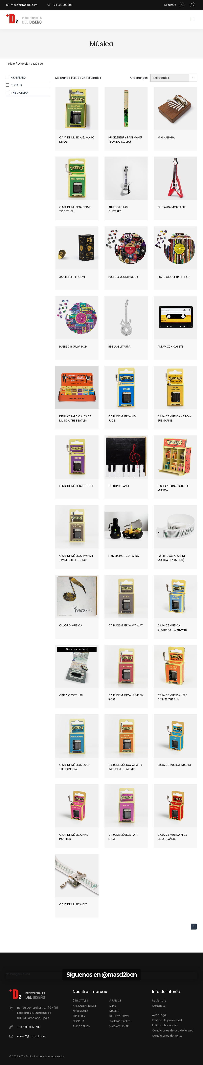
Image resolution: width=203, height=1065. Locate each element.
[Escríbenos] (8, 5)
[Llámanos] (49, 5)
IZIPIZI (113, 1006)
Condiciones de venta (167, 1036)
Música (38, 64)
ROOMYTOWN (119, 1016)
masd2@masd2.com (24, 5)
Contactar (159, 1006)
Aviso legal (159, 1015)
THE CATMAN (19, 93)
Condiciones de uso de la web (172, 1030)
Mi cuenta (170, 5)
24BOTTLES (80, 1001)
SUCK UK (16, 85)
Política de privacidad (167, 1020)
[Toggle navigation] (192, 19)
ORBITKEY (79, 1016)
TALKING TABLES (119, 1021)
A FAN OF (115, 1001)
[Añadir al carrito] (86, 119)
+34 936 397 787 (62, 5)
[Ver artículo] (68, 119)
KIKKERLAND (18, 78)
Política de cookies (165, 1025)
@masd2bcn (119, 974)
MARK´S (114, 1011)
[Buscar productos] (191, 5)
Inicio (11, 64)
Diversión (24, 64)
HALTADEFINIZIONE (85, 1006)
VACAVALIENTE (119, 1026)
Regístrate (159, 1001)
